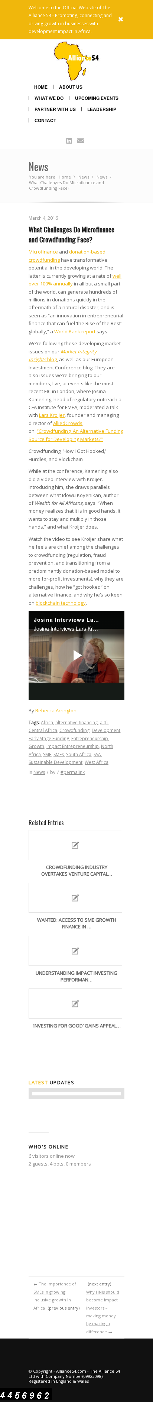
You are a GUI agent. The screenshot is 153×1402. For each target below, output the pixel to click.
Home (41, 87)
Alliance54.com (71, 1371)
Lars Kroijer (52, 415)
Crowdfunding (74, 730)
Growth (36, 746)
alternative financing (76, 722)
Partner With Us (55, 109)
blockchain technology (61, 602)
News (38, 166)
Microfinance (43, 251)
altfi (104, 722)
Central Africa (43, 730)
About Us (70, 87)
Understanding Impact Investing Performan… (76, 976)
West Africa (96, 762)
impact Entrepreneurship (72, 746)
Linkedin (69, 140)
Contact (45, 120)
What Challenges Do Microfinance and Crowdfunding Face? (71, 234)
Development (106, 730)
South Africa (78, 754)
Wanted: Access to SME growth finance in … (76, 923)
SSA (97, 754)
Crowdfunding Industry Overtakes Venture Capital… (76, 870)
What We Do (49, 98)
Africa (47, 722)
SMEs (58, 754)
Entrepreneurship (89, 738)
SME (47, 754)
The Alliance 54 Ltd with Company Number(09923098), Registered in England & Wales (74, 1375)
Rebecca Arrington (55, 710)
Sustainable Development (55, 762)
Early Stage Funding (49, 738)
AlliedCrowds (67, 423)
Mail (80, 140)
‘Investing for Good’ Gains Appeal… (77, 1025)
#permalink (73, 772)
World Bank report (74, 331)
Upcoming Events (96, 98)
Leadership (101, 109)
